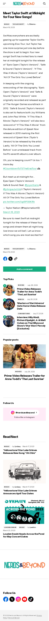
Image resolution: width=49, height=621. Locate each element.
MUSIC (6, 24)
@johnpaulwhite (12, 189)
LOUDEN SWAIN (10, 527)
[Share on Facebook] (5, 258)
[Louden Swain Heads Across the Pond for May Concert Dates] (24, 512)
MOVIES (21, 285)
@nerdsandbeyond (25, 412)
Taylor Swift (18, 24)
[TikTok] (30, 599)
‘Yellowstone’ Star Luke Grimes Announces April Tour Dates (20, 492)
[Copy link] (15, 258)
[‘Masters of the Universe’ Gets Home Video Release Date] (9, 304)
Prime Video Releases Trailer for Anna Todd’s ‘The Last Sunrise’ (29, 292)
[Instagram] (18, 599)
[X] (12, 599)
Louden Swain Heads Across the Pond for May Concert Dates (23, 535)
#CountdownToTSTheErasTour (20, 168)
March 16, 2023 (11, 212)
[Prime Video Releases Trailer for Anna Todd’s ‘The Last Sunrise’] (9, 290)
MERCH (21, 299)
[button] (4, 3)
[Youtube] (24, 599)
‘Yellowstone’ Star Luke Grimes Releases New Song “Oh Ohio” (20, 451)
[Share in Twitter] (10, 258)
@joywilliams (32, 185)
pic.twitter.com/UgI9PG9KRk (19, 201)
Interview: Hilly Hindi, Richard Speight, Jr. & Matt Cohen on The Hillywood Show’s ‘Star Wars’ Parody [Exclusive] (31, 323)
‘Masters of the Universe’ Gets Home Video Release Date (31, 306)
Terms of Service (13, 618)
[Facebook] (5, 599)
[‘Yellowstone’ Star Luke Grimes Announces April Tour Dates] (24, 471)
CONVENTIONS (24, 313)
